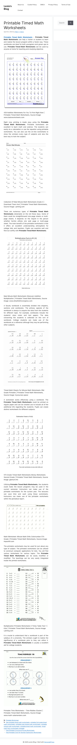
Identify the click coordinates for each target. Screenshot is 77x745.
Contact (20, 10)
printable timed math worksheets (30, 726)
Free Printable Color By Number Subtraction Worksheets (23, 732)
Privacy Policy (53, 5)
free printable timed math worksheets (18, 722)
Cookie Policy (32, 5)
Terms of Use (65, 5)
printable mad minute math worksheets (28, 724)
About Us (21, 5)
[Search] (70, 23)
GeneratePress (49, 742)
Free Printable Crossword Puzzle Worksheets (20, 730)
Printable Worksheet (12, 720)
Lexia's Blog (8, 7)
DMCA (42, 5)
